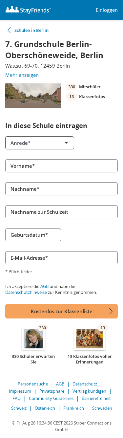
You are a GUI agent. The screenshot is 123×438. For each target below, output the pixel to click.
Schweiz (19, 408)
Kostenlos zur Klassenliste (61, 311)
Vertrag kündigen (89, 391)
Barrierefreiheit (96, 398)
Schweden (102, 408)
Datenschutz (84, 384)
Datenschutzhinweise (26, 292)
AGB (44, 286)
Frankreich (73, 408)
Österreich (45, 408)
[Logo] (28, 10)
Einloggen (107, 10)
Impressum (20, 391)
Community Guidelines (51, 398)
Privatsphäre (51, 391)
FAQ (16, 398)
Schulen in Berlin (31, 30)
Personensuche (33, 384)
